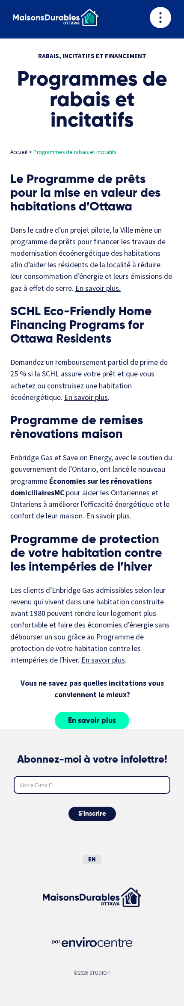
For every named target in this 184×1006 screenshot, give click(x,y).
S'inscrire (92, 814)
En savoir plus (97, 288)
